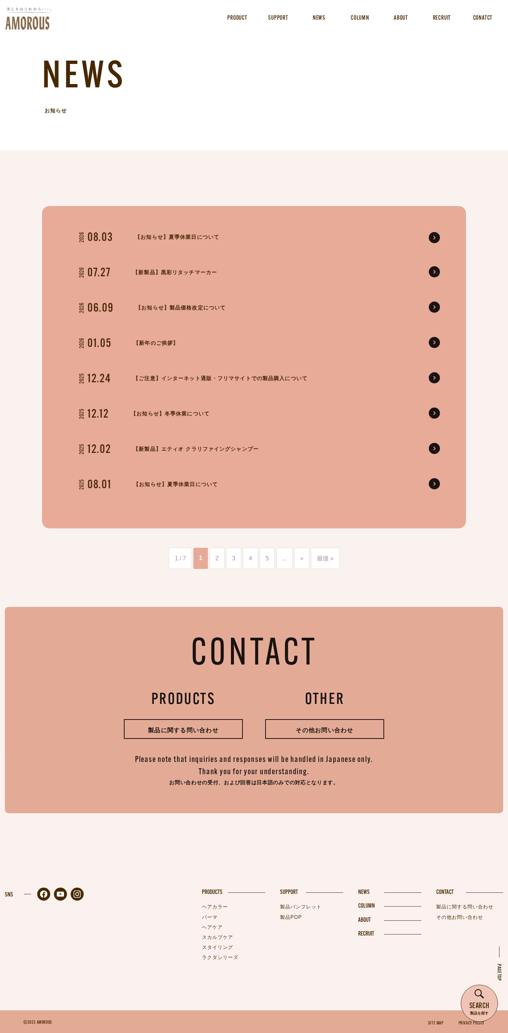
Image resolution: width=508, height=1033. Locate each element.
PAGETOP (499, 972)
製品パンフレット (301, 907)
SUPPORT (289, 892)
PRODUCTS (212, 892)
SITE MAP (436, 1023)
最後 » (325, 558)
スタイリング (217, 947)
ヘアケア (212, 927)
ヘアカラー (215, 907)
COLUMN (366, 906)
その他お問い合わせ (325, 730)
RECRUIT (366, 934)
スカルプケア (217, 937)
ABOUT (364, 920)
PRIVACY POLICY (472, 1023)
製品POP (291, 917)
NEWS (364, 892)
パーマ (210, 917)
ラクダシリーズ (220, 957)
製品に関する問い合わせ (183, 730)
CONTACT (445, 892)
